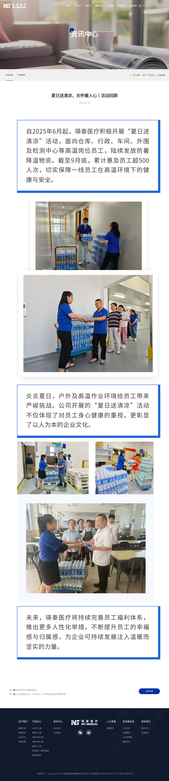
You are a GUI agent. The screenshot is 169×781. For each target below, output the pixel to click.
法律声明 (40, 774)
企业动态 (9, 75)
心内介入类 (36, 728)
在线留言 (145, 733)
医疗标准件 (36, 755)
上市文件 (126, 728)
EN (143, 11)
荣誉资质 (22, 742)
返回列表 (149, 691)
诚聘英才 (110, 728)
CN (143, 6)
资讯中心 (99, 6)
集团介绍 (22, 728)
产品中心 (88, 6)
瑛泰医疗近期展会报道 (26, 690)
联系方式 (145, 728)
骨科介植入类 (37, 742)
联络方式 (126, 742)
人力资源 (109, 6)
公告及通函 (127, 737)
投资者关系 (121, 6)
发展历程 (22, 733)
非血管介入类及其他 (40, 751)
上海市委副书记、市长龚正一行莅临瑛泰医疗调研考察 (41, 694)
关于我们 (77, 6)
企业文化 (22, 737)
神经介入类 (36, 733)
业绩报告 (126, 733)
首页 (68, 6)
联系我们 (133, 6)
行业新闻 (21, 75)
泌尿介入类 (36, 746)
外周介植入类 (37, 737)
